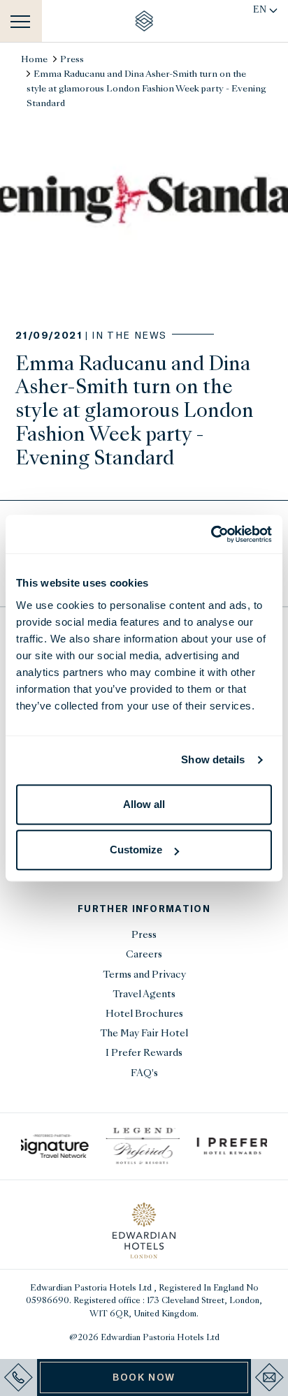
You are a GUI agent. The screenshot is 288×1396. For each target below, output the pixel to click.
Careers (144, 955)
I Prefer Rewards (144, 1053)
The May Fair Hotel (144, 1033)
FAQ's (144, 1073)
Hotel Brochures (144, 1014)
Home (34, 60)
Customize (136, 849)
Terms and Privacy (144, 975)
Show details (213, 759)
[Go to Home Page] (144, 21)
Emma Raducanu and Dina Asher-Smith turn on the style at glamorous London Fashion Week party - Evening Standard (146, 89)
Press (72, 60)
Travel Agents (144, 994)
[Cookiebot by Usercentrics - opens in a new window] (211, 534)
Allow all (144, 804)
